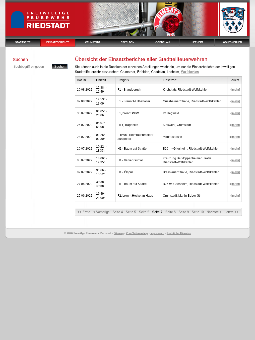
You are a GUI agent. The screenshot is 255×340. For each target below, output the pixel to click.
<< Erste (83, 212)
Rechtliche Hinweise (179, 233)
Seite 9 (184, 212)
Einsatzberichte (57, 42)
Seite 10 (198, 212)
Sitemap (119, 233)
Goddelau (162, 42)
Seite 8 (170, 212)
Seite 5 (131, 212)
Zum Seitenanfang (137, 233)
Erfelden (127, 42)
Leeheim (197, 42)
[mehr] (235, 89)
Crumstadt (92, 42)
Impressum (157, 233)
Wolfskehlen (232, 42)
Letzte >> (232, 212)
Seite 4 (118, 212)
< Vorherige (101, 212)
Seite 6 (144, 212)
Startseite (23, 42)
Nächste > (214, 212)
